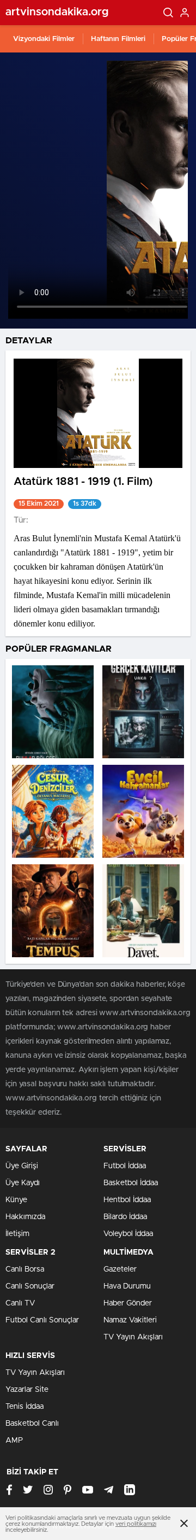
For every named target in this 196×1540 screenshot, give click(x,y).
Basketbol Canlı (32, 1423)
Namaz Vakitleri (130, 1320)
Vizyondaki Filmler (44, 39)
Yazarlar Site (26, 1389)
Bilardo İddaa (125, 1217)
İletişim (17, 1234)
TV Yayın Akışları (133, 1337)
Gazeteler (120, 1269)
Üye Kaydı (22, 1183)
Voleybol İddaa (128, 1234)
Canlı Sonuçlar (29, 1286)
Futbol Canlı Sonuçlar (42, 1320)
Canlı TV (20, 1303)
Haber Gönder (127, 1303)
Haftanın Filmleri (118, 39)
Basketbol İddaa (130, 1183)
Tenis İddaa (24, 1406)
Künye (16, 1200)
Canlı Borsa (24, 1269)
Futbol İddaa (124, 1166)
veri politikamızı (135, 1524)
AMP (14, 1440)
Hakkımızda (25, 1217)
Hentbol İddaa (127, 1200)
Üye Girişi (21, 1166)
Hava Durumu (127, 1286)
